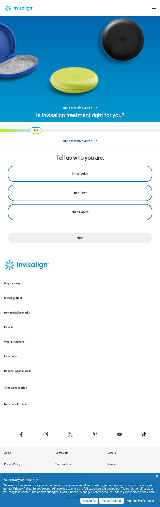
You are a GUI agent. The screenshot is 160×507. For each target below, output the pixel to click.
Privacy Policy (22, 488)
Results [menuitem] (8, 327)
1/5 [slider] (36, 130)
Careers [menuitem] (111, 453)
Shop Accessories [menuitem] (15, 387)
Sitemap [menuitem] (111, 464)
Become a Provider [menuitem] (16, 404)
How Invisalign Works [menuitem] (17, 312)
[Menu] (154, 8)
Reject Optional (111, 500)
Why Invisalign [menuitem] (12, 283)
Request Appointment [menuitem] (17, 371)
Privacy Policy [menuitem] (12, 464)
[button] (157, 476)
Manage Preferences (141, 500)
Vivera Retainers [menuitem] (14, 341)
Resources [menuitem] (11, 356)
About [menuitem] (7, 453)
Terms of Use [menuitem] (63, 464)
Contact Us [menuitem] (61, 453)
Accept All (89, 500)
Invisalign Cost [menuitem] (13, 298)
